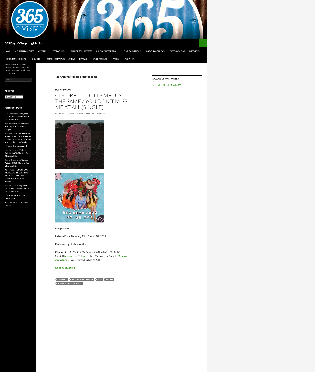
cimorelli (62, 279)
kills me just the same (82, 279)
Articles (42, 51)
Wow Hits (130, 59)
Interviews (194, 51)
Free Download (177, 51)
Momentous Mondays (15, 59)
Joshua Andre (23, 146)
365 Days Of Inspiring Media (23, 43)
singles (109, 279)
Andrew (8, 170)
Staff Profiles (100, 59)
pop (100, 279)
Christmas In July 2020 (81, 51)
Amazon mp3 (71, 255)
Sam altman (10, 123)
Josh (80, 113)
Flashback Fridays (132, 51)
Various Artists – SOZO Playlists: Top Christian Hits (17, 153)
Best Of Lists (58, 51)
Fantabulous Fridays (155, 51)
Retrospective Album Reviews (61, 59)
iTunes (83, 255)
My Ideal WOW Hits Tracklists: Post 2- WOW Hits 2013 (17, 116)
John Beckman (11, 202)
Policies (36, 59)
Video (116, 59)
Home (7, 51)
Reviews (83, 59)
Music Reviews (63, 90)
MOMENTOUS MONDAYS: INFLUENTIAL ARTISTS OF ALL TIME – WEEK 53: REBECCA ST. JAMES (16, 176)
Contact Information (106, 51)
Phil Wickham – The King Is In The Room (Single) (18, 126)
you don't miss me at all (70, 283)
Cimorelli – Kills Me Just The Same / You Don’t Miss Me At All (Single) (91, 101)
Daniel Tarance (11, 195)
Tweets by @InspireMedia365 (166, 85)
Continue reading (66, 267)
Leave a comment (97, 113)
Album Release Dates (24, 51)
